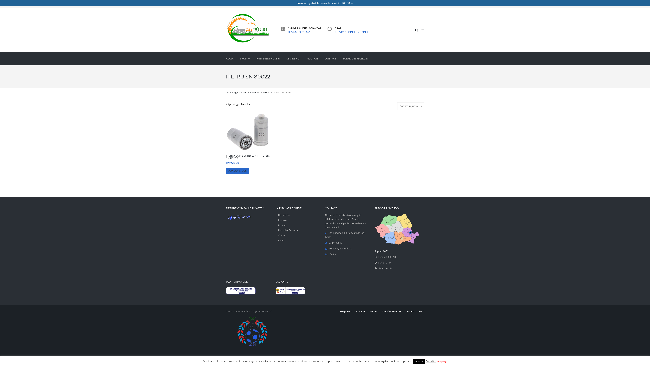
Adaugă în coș (238, 170)
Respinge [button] (442, 361)
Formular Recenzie (288, 230)
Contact (282, 235)
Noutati (282, 225)
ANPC (281, 240)
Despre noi (284, 215)
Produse (282, 220)
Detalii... (431, 361)
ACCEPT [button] (419, 361)
